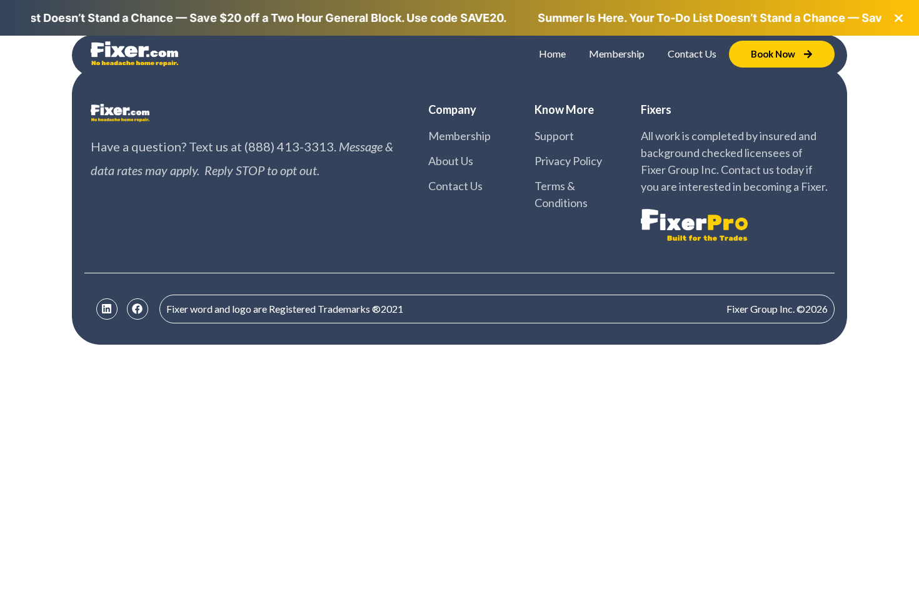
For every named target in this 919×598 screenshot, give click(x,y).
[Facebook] (137, 309)
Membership (617, 53)
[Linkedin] (107, 309)
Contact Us (692, 53)
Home (552, 53)
